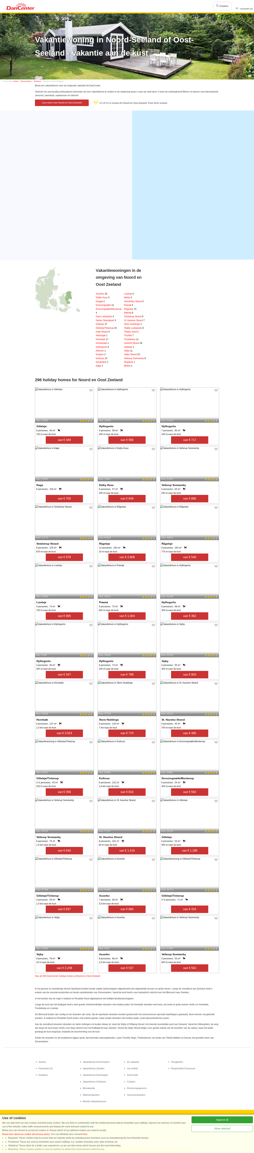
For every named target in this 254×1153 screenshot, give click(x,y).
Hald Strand (103, 331)
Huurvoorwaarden (136, 1095)
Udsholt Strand (133, 343)
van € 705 (64, 498)
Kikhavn (101, 350)
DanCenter (132, 1075)
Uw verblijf (132, 1068)
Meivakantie (89, 1088)
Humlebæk (102, 343)
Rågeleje (130, 309)
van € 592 (189, 792)
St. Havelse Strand (134, 320)
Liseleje (129, 293)
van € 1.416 (127, 850)
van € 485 (189, 733)
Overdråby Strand (134, 301)
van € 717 (189, 440)
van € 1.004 (127, 616)
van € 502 (189, 968)
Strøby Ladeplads (134, 328)
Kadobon (43, 1075)
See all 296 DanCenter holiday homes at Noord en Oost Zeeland (67, 976)
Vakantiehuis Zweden (94, 1068)
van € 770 (127, 733)
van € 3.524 (64, 733)
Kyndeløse (102, 362)
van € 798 (127, 674)
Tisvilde (129, 335)
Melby (128, 297)
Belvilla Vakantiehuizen (94, 1101)
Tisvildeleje (131, 339)
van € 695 (64, 616)
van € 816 (127, 792)
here (85, 1134)
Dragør (100, 301)
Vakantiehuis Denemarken (96, 1062)
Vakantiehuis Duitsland (94, 1081)
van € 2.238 (64, 968)
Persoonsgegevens (137, 1088)
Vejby (128, 350)
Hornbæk (102, 339)
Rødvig (128, 312)
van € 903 (189, 674)
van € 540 (189, 557)
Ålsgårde (129, 362)
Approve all (222, 1119)
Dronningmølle (105, 305)
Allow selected (222, 1128)
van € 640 (64, 850)
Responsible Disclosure (183, 1068)
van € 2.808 (127, 557)
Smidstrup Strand (133, 316)
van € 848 (127, 498)
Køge (99, 365)
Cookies (131, 1081)
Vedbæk (129, 347)
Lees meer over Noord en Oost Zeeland (62, 102)
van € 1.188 (189, 850)
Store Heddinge (133, 324)
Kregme (101, 354)
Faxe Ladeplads (105, 316)
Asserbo (101, 293)
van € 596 (127, 440)
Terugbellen (177, 1062)
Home (15, 81)
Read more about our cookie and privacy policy (26, 1134)
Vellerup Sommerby (135, 358)
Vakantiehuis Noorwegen (95, 1075)
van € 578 (64, 557)
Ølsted (128, 365)
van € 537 (127, 968)
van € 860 (127, 909)
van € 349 (64, 440)
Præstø (128, 305)
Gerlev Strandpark (106, 320)
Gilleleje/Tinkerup (106, 328)
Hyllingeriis (102, 347)
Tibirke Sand (131, 331)
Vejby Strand (132, 354)
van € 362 (189, 616)
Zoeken (223, 5)
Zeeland (37, 81)
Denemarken (26, 81)
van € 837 (64, 909)
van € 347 (64, 674)
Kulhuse (101, 358)
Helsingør (101, 335)
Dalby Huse (103, 297)
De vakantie (133, 1062)
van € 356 (64, 792)
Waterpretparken (91, 1095)
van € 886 (189, 498)
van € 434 (189, 909)
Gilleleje (101, 324)
